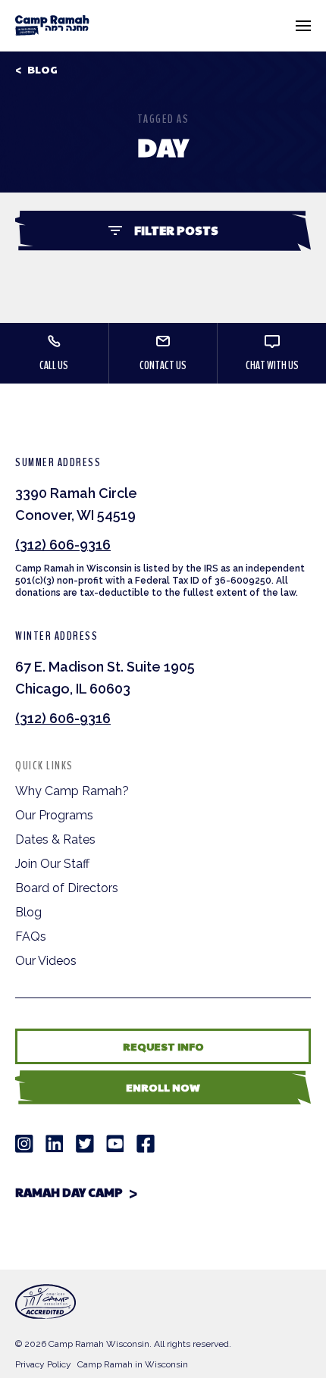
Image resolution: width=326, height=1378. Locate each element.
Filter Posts (176, 230)
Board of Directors (66, 888)
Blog (42, 70)
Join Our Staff (52, 864)
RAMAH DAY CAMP (69, 1192)
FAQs (30, 936)
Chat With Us (272, 365)
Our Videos (46, 961)
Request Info (163, 1046)
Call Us (53, 365)
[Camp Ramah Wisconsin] (52, 25)
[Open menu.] (303, 25)
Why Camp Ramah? (72, 791)
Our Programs (54, 815)
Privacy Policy (43, 1364)
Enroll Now (163, 1087)
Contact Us (163, 365)
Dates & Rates (55, 839)
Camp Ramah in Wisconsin (132, 1364)
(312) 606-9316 (63, 545)
